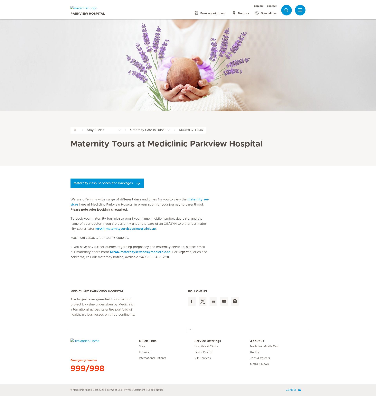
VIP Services (202, 358)
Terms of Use (114, 390)
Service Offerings (207, 341)
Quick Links (147, 341)
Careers (259, 6)
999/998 (87, 369)
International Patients (152, 358)
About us (257, 341)
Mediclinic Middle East (264, 346)
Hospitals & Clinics (206, 346)
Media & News (259, 364)
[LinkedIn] (213, 301)
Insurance (145, 352)
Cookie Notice (155, 390)
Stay (142, 346)
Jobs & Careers (260, 358)
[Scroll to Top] (190, 329)
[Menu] (300, 10)
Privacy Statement (134, 390)
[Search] (286, 10)
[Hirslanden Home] (104, 343)
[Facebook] (192, 301)
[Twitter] (202, 301)
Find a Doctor (203, 352)
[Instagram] (235, 301)
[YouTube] (224, 301)
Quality (254, 352)
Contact (272, 6)
